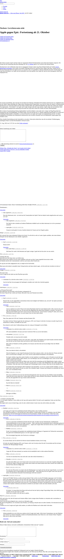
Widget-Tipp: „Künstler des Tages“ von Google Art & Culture (15, 148)
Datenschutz (45, 556)
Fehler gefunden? (23, 123)
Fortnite (8, 151)
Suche (4, 9)
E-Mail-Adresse (4, 541)
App (4, 7)
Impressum (35, 556)
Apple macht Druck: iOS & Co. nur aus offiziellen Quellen (14, 149)
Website (2, 544)
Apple (1, 151)
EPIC (4, 151)
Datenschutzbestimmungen (26, 144)
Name (2, 539)
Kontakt (5, 6)
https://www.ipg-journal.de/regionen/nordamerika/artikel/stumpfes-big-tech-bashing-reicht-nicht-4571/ (34, 415)
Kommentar (3, 536)
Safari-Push (54, 556)
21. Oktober (30, 64)
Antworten (2, 210)
